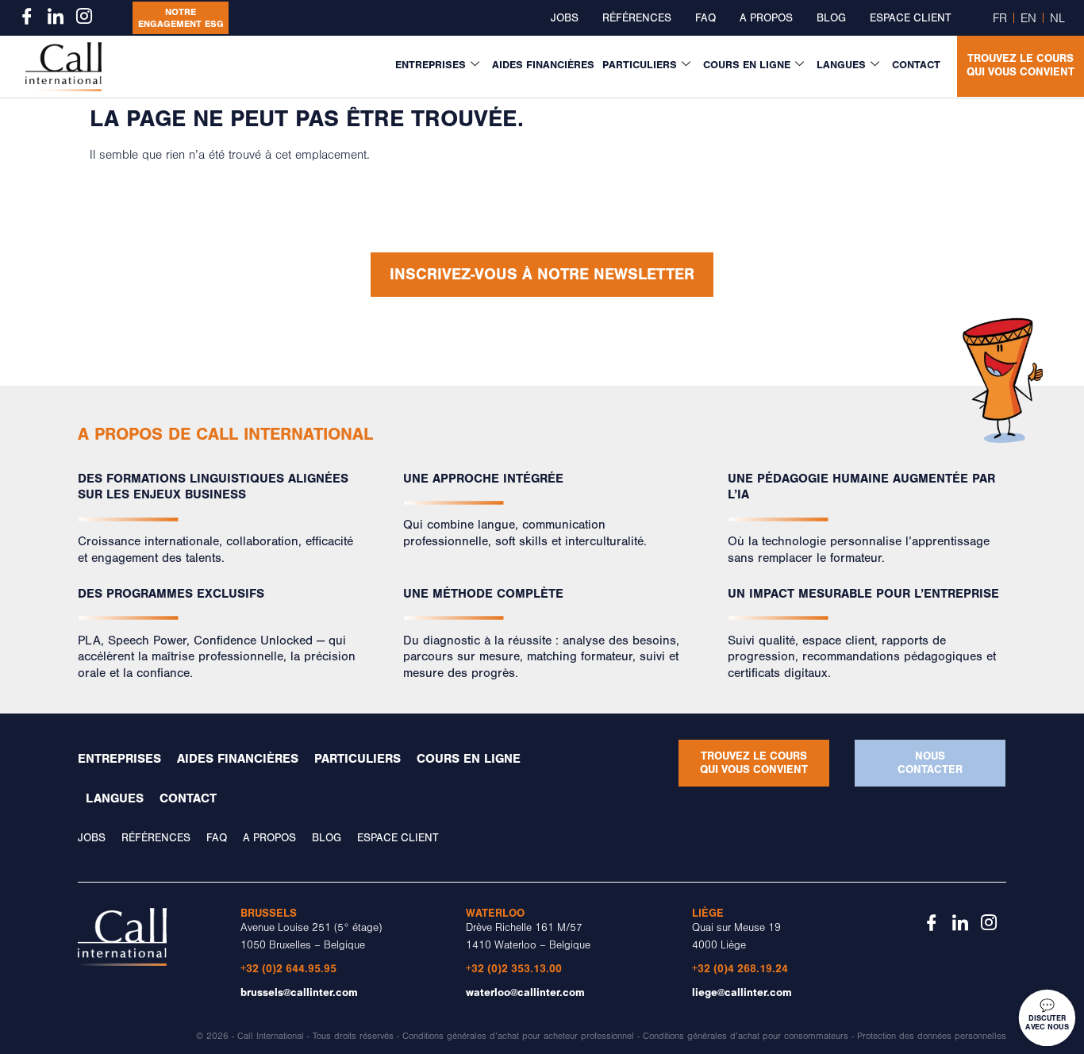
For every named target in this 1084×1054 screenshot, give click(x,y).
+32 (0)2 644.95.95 (288, 968)
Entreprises (430, 65)
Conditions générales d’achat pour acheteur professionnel (518, 1036)
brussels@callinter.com (299, 992)
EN (1028, 18)
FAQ (705, 18)
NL (1057, 18)
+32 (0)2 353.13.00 (514, 968)
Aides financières (543, 65)
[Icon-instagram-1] (84, 16)
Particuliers (639, 65)
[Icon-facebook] (27, 16)
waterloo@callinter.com (525, 992)
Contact (916, 65)
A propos (766, 18)
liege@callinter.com (742, 992)
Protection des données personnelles (931, 1036)
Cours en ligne (746, 65)
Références (636, 18)
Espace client (910, 18)
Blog (831, 18)
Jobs (565, 18)
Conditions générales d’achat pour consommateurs (745, 1036)
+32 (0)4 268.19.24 (740, 968)
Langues (841, 65)
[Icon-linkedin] (55, 16)
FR (1000, 18)
